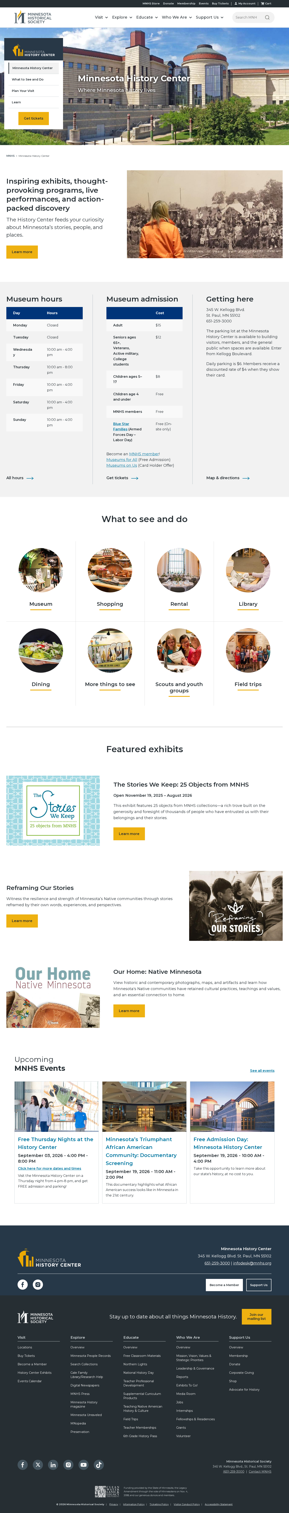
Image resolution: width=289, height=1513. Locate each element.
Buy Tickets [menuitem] (26, 1356)
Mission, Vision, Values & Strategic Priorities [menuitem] (193, 1358)
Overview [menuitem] (77, 1347)
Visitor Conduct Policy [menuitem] (187, 1504)
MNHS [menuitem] (10, 155)
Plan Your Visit (23, 91)
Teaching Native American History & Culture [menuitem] (142, 1409)
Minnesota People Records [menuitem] (90, 1356)
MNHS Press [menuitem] (79, 1394)
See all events (262, 1071)
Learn (16, 102)
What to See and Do (28, 79)
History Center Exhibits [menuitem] (34, 1373)
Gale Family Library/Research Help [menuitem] (86, 1375)
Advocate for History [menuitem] (244, 1390)
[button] (101, 17)
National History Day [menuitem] (138, 1373)
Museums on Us (121, 465)
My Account (246, 3)
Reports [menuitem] (182, 1377)
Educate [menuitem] (131, 1337)
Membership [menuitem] (238, 1356)
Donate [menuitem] (234, 1364)
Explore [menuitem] (77, 1337)
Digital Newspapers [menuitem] (84, 1385)
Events (204, 3)
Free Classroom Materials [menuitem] (142, 1356)
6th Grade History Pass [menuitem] (140, 1436)
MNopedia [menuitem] (78, 1423)
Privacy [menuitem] (113, 1504)
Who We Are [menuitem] (188, 1337)
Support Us (259, 1285)
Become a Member (224, 1285)
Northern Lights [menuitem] (135, 1364)
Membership (186, 3)
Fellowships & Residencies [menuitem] (195, 1419)
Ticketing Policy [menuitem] (159, 1504)
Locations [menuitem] (25, 1347)
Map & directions (222, 478)
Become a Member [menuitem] (32, 1364)
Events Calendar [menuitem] (30, 1381)
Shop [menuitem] (233, 1381)
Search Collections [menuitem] (84, 1364)
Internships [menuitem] (184, 1411)
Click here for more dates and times (49, 1168)
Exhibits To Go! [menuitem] (187, 1385)
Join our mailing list (256, 1317)
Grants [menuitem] (181, 1428)
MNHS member (144, 454)
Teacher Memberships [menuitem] (139, 1428)
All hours (14, 478)
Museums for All (121, 459)
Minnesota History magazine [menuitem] (84, 1404)
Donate (168, 3)
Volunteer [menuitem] (183, 1436)
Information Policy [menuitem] (133, 1504)
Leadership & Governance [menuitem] (195, 1368)
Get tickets (33, 118)
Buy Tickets (220, 3)
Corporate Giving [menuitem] (241, 1373)
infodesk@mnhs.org (252, 1263)
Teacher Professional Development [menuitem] (138, 1383)
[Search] (267, 17)
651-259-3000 (217, 1263)
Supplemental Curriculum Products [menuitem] (142, 1396)
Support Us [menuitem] (239, 1337)
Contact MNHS (260, 1471)
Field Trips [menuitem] (130, 1419)
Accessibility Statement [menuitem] (219, 1504)
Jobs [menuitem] (179, 1402)
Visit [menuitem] (21, 1337)
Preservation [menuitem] (79, 1432)
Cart (268, 3)
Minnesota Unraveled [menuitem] (86, 1415)
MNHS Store (151, 3)
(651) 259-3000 (233, 1471)
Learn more (22, 252)
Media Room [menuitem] (185, 1394)
